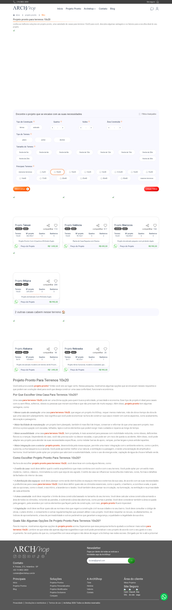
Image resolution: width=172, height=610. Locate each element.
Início (60, 8)
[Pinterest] (43, 556)
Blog (112, 8)
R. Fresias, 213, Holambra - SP (25, 567)
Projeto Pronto (73, 8)
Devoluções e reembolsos (35, 603)
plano (24, 140)
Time (89, 583)
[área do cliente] (157, 9)
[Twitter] (33, 556)
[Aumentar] (63, 128)
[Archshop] (24, 8)
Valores (90, 589)
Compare (54, 596)
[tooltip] (34, 122)
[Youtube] (29, 556)
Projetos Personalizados (60, 586)
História (90, 586)
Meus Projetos (130, 583)
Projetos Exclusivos (58, 592)
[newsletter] (131, 560)
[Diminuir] (52, 128)
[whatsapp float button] (164, 597)
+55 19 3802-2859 (20, 570)
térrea (22, 127)
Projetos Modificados (58, 589)
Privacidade (18, 603)
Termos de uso (55, 603)
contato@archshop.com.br (24, 573)
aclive (43, 140)
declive (62, 140)
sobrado (36, 127)
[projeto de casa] (36, 209)
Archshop (89, 8)
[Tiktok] (38, 556)
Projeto (23, 225)
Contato (103, 8)
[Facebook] (19, 556)
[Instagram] (15, 556)
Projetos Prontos (20, 586)
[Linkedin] (24, 556)
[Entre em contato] (152, 9)
